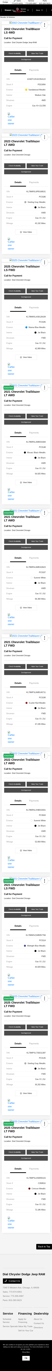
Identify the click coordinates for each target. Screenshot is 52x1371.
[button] (44, 25)
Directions (38, 1327)
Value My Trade (25, 1326)
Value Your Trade (37, 53)
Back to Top (44, 1246)
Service (8, 1313)
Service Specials (10, 1326)
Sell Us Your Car (25, 1330)
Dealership (41, 1313)
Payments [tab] (34, 70)
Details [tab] (18, 70)
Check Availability (15, 53)
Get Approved (26, 59)
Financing (25, 1313)
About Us (38, 1319)
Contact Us (14, 1281)
